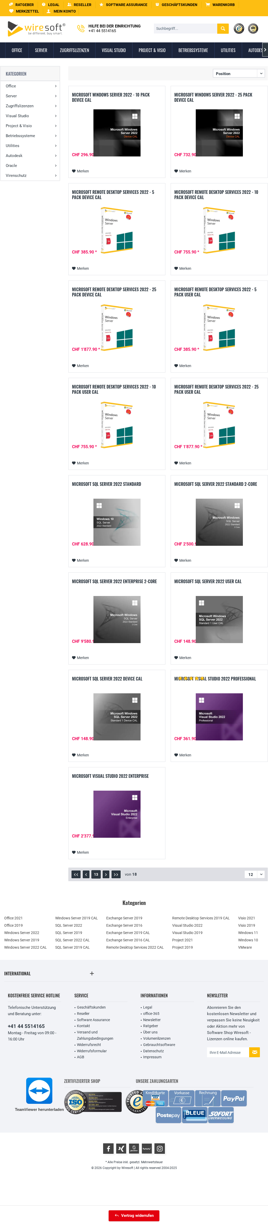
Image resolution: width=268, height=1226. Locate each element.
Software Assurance (93, 1020)
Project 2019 (182, 947)
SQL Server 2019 (68, 933)
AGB (80, 1057)
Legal (147, 1007)
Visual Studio (17, 116)
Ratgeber (150, 1026)
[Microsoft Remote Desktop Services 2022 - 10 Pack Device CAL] (219, 230)
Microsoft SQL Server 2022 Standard (106, 484)
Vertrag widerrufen (137, 1215)
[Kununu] (147, 1148)
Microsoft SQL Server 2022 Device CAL (107, 679)
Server (11, 96)
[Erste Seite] (76, 874)
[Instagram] (159, 1148)
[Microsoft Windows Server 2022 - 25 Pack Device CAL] (219, 132)
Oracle (11, 165)
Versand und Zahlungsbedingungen (95, 1035)
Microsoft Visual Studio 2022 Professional (215, 679)
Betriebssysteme (20, 135)
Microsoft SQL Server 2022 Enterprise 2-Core (114, 581)
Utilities (12, 145)
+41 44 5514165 (26, 1026)
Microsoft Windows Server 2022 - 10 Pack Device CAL (111, 97)
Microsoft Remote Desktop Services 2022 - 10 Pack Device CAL (216, 194)
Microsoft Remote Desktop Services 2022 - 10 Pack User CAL (114, 389)
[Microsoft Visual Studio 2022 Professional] (219, 716)
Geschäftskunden (91, 1007)
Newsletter (152, 1020)
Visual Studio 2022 (187, 925)
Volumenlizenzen (157, 1038)
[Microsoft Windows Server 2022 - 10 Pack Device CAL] (117, 132)
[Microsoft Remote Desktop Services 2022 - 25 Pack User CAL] (219, 424)
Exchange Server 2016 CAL (128, 940)
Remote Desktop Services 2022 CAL (135, 947)
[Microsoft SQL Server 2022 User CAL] (219, 619)
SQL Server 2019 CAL (72, 947)
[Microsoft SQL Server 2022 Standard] (117, 522)
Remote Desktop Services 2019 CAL (201, 918)
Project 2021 (182, 940)
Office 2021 (13, 918)
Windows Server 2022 (21, 933)
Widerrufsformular (92, 1051)
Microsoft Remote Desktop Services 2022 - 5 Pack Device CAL (113, 194)
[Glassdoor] (134, 1148)
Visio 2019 (246, 925)
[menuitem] (220, 5)
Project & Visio (19, 125)
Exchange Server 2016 (124, 925)
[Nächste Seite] (106, 874)
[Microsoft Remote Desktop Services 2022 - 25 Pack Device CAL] (117, 327)
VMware (245, 947)
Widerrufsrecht (89, 1045)
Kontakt (83, 1026)
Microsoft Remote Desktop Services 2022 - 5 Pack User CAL (215, 292)
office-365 (151, 1013)
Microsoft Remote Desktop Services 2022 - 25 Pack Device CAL (114, 292)
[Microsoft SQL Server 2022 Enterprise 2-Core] (117, 619)
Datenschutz (153, 1051)
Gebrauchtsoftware (159, 1045)
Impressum (152, 1057)
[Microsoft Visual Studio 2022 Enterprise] (117, 814)
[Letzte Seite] (116, 874)
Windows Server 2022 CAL (25, 947)
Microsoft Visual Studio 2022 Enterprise (110, 776)
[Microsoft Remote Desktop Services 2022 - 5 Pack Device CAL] (117, 230)
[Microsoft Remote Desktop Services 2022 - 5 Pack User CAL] (219, 327)
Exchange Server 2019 (124, 918)
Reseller (83, 1013)
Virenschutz (16, 175)
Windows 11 (248, 933)
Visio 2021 (246, 918)
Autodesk (14, 155)
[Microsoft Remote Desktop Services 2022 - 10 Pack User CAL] (117, 424)
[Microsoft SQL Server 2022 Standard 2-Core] (219, 522)
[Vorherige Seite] (86, 874)
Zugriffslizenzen (20, 106)
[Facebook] (108, 1148)
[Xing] (121, 1148)
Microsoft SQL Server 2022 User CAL (208, 581)
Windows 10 (248, 940)
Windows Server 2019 (21, 940)
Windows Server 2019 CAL (76, 918)
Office (11, 86)
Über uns (150, 1032)
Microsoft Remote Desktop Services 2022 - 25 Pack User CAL (216, 389)
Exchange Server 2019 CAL (128, 933)
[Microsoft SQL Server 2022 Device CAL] (117, 716)
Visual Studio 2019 (187, 933)
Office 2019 (13, 925)
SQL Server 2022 (68, 925)
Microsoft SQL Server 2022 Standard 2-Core (215, 484)
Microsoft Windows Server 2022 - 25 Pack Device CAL (213, 97)
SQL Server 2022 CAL (72, 940)
